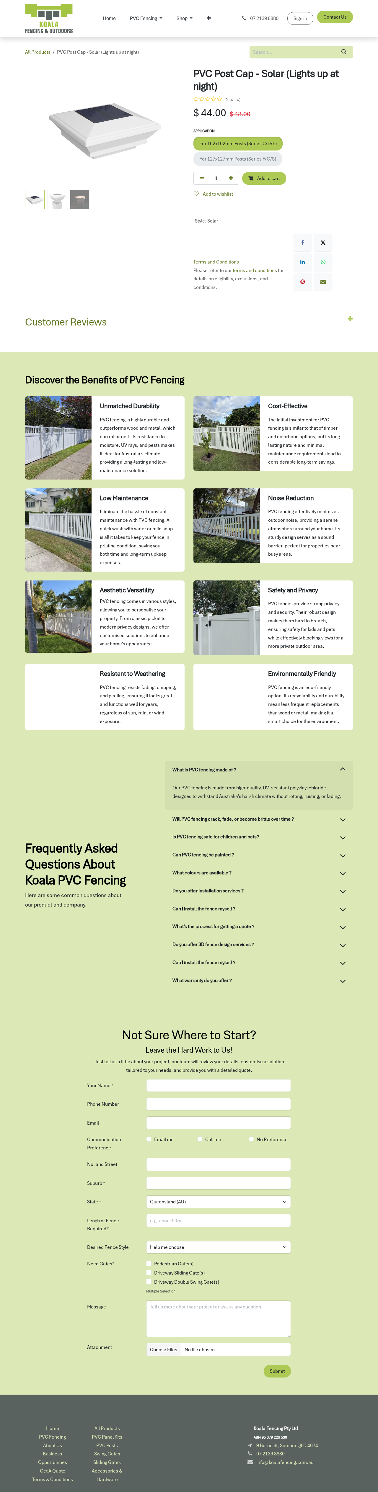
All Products (37, 52)
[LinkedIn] (303, 262)
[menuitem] (109, 18)
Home (52, 1428)
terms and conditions (255, 270)
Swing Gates (107, 1453)
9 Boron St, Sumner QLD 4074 (287, 1445)
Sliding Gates (107, 1462)
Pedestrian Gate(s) (173, 1263)
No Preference (272, 1139)
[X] (323, 242)
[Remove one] (201, 178)
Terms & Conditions (52, 1479)
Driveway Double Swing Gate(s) (186, 1282)
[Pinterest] (303, 282)
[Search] (344, 52)
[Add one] (231, 178)
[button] (33, 127)
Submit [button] (277, 1371)
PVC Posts (107, 1445)
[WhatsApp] (323, 262)
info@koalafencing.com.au (285, 1462)
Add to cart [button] (268, 178)
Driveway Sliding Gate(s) (179, 1272)
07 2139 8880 (263, 18)
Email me (164, 1139)
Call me (213, 1139)
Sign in (300, 18)
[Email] (323, 282)
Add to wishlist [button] (217, 194)
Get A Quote (52, 1471)
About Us (52, 1445)
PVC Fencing (52, 1437)
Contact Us (335, 17)
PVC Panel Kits (107, 1437)
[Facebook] (303, 242)
